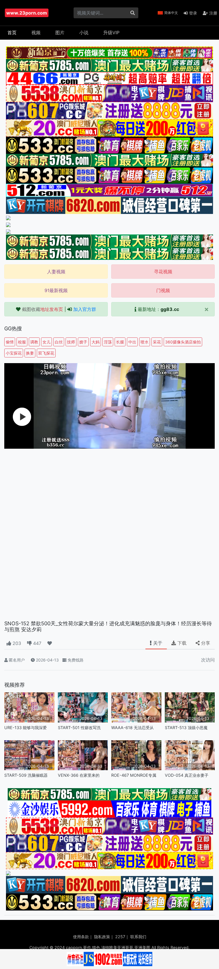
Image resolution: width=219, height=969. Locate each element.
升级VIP (111, 32)
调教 (34, 341)
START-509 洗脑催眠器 (26, 775)
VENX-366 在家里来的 (79, 775)
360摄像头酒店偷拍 (183, 341)
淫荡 (108, 341)
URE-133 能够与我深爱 (25, 727)
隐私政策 (102, 936)
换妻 (30, 353)
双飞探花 (46, 353)
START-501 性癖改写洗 (79, 727)
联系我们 (138, 936)
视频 (35, 32)
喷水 (145, 341)
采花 (157, 341)
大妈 (96, 341)
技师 (71, 341)
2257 (120, 936)
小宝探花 (14, 353)
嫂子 (83, 341)
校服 (22, 341)
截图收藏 (42, 309)
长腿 (120, 341)
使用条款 (81, 936)
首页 (12, 32)
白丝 (59, 341)
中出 (132, 341)
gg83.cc (170, 309)
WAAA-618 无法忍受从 (132, 727)
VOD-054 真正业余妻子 (186, 775)
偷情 (10, 341)
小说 (83, 32)
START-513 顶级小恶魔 (186, 727)
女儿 (46, 341)
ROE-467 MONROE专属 (133, 775)
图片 (59, 32)
